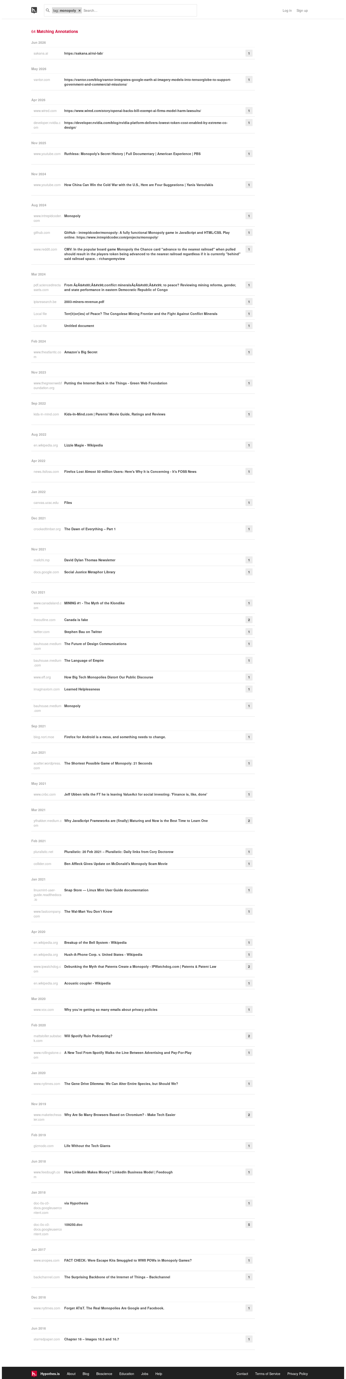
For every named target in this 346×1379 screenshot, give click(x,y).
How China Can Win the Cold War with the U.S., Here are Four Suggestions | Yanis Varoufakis (138, 184)
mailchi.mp (42, 560)
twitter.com (42, 631)
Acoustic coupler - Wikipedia (87, 983)
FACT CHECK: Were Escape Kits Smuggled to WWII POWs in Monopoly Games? (128, 1260)
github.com (42, 232)
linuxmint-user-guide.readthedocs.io (47, 895)
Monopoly (72, 215)
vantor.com (42, 79)
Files (68, 502)
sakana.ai (41, 53)
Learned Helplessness (82, 689)
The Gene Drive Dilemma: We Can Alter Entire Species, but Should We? (121, 1083)
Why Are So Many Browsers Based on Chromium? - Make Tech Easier (119, 1114)
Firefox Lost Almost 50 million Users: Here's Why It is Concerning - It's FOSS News (130, 471)
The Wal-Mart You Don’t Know (88, 911)
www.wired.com (46, 110)
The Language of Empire (84, 660)
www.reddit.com (46, 249)
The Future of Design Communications (95, 643)
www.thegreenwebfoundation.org (48, 385)
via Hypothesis (76, 1203)
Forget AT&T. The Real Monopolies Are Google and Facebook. (114, 1308)
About (71, 1373)
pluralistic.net (44, 851)
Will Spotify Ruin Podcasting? (88, 1035)
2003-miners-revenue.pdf (84, 301)
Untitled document (79, 325)
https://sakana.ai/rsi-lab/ (83, 53)
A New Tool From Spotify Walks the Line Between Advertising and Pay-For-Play (128, 1052)
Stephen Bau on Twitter (83, 631)
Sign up (302, 10)
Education (126, 1373)
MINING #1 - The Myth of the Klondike (94, 603)
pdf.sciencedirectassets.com (47, 287)
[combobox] (137, 10)
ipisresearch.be (45, 301)
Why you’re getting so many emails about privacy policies (110, 1009)
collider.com (43, 863)
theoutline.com (45, 619)
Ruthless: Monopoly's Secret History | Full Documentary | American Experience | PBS (132, 153)
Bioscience (104, 1373)
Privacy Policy (297, 1373)
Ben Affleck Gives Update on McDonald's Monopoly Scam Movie (116, 863)
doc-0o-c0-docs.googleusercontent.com (48, 1229)
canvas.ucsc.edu (47, 502)
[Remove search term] (79, 10)
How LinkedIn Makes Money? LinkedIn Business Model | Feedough (118, 1172)
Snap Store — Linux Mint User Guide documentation (106, 890)
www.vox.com (44, 1009)
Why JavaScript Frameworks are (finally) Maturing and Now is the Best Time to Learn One (136, 820)
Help (158, 1373)
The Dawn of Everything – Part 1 (90, 528)
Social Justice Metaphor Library (89, 572)
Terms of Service (267, 1373)
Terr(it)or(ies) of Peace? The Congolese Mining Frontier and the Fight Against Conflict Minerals (140, 313)
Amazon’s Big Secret (80, 352)
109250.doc (73, 1224)
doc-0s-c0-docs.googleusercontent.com (48, 1208)
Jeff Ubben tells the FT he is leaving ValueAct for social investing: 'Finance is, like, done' (135, 794)
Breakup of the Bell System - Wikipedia (95, 942)
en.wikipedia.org (46, 445)
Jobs (144, 1373)
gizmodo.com (44, 1145)
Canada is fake (76, 619)
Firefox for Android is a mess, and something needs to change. (115, 736)
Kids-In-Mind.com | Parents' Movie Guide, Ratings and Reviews (114, 414)
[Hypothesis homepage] (37, 10)
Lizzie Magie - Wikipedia (83, 445)
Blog (86, 1373)
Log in (287, 10)
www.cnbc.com (45, 794)
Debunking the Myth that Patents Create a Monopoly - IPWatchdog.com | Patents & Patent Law (140, 966)
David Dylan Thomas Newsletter (89, 560)
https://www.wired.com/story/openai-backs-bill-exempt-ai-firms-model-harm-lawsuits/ (132, 110)
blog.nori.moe (44, 736)
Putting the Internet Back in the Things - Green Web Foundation (115, 383)
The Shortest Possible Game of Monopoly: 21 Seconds (108, 763)
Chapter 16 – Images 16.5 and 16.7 (91, 1339)
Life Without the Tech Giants (87, 1145)
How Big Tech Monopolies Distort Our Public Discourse (108, 677)
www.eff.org (43, 677)
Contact (242, 1373)
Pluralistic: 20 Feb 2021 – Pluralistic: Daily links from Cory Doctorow (118, 851)
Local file (41, 313)
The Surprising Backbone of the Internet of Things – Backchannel (117, 1277)
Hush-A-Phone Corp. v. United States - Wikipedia (103, 954)
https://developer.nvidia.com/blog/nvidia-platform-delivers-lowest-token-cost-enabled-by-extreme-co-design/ (146, 125)
